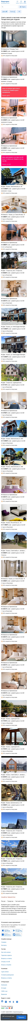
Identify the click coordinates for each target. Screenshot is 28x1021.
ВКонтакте (6, 1001)
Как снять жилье (6, 952)
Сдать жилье (5, 972)
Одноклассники (13, 1001)
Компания (4, 985)
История (3, 988)
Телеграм (10, 1001)
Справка (3, 942)
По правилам (6, 1017)
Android (17, 930)
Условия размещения (7, 975)
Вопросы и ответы (6, 958)
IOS (6, 930)
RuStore (17, 934)
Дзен (17, 1001)
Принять (21, 1017)
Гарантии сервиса (6, 955)
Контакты (4, 945)
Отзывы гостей (5, 961)
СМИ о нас (4, 991)
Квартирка (6, 2)
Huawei (6, 934)
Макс (2, 1001)
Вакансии (4, 994)
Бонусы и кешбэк (6, 965)
